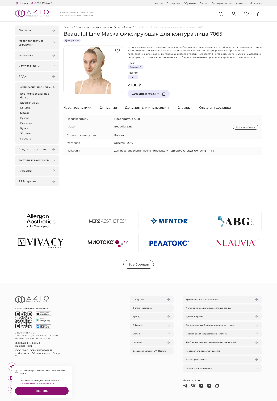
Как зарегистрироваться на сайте (203, 351)
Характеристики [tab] (77, 108)
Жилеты (25, 133)
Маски (24, 112)
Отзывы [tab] (184, 108)
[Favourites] (246, 14)
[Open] (176, 185)
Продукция (173, 3)
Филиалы (256, 3)
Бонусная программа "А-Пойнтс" (150, 351)
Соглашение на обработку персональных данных (211, 325)
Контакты (241, 3)
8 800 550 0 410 (43, 3)
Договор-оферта (194, 316)
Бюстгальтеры (29, 102)
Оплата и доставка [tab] (215, 108)
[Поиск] (220, 14)
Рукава (24, 118)
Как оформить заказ (196, 359)
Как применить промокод (199, 368)
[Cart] (259, 14)
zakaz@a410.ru (23, 345)
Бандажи (26, 107)
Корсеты (26, 138)
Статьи (204, 3)
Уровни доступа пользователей (202, 299)
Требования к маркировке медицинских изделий (211, 342)
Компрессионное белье (106, 27)
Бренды (137, 316)
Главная (68, 27)
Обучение (190, 3)
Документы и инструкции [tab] (147, 108)
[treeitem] (37, 96)
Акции (159, 3)
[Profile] (233, 14)
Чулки (24, 128)
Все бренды (138, 264)
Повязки (26, 123)
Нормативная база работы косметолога (206, 334)
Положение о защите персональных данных (208, 308)
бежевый (135, 67)
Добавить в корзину (145, 93)
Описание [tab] (108, 108)
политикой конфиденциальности (37, 383)
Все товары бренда (245, 127)
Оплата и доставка (142, 308)
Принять (42, 390)
